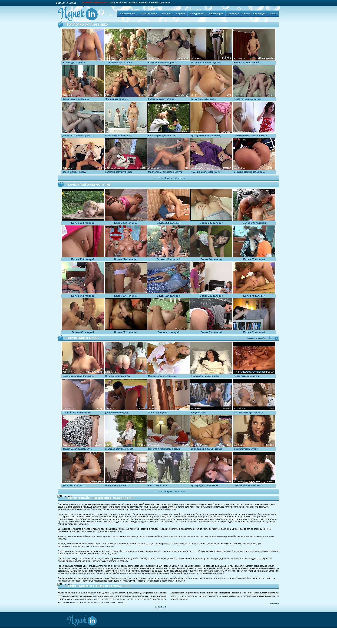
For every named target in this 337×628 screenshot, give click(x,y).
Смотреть (160, 606)
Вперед (168, 178)
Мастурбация (197, 13)
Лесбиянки (233, 13)
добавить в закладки (256, 338)
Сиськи (246, 13)
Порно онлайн (127, 13)
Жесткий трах (216, 13)
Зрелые (273, 13)
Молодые (167, 13)
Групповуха (259, 13)
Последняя (179, 178)
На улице (181, 13)
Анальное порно (148, 13)
